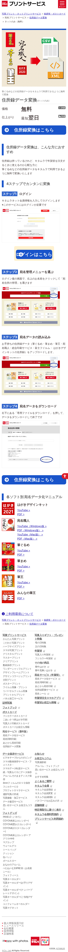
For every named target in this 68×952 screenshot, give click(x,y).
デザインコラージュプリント (17, 676)
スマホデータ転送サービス (16, 768)
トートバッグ (9, 849)
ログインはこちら (34, 254)
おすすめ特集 (41, 776)
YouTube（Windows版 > (32, 526)
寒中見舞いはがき (44, 670)
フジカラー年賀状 (44, 658)
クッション (8, 853)
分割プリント (9, 679)
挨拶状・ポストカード (55, 13)
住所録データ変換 (38, 17)
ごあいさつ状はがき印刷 (15, 719)
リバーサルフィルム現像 (15, 691)
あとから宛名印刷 (11, 742)
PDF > (20, 514)
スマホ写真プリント (13, 650)
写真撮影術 (40, 762)
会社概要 (9, 928)
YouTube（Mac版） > (30, 534)
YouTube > (23, 510)
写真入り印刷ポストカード (16, 723)
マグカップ (8, 842)
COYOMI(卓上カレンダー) (16, 820)
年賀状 (38, 650)
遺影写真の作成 (10, 794)
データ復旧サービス (13, 801)
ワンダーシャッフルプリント (17, 668)
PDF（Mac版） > (27, 538)
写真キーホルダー (11, 879)
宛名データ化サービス (14, 735)
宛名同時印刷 (9, 738)
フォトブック (10, 707)
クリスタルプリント (13, 653)
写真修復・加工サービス (15, 797)
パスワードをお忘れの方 (47, 800)
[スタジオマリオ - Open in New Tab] (44, 946)
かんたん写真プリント (14, 638)
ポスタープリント (11, 683)
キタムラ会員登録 (44, 789)
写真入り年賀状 (42, 654)
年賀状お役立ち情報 (45, 702)
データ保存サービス (13, 753)
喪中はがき (40, 666)
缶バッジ (7, 857)
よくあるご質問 (43, 781)
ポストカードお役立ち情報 (16, 726)
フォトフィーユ (10, 875)
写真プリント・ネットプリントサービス (21, 13)
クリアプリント (10, 661)
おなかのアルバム (11, 864)
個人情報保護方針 (14, 923)
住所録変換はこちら (34, 129)
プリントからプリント (14, 694)
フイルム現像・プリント (15, 687)
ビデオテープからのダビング (17, 757)
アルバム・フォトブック (47, 766)
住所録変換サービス (45, 689)
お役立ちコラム (43, 758)
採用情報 (9, 930)
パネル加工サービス (13, 698)
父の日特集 (40, 646)
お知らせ (39, 753)
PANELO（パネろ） (12, 816)
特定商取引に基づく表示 (48, 809)
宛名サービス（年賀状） (48, 674)
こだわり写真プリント (14, 642)
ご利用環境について (19, 614)
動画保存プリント (11, 665)
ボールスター (9, 860)
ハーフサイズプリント (14, 646)
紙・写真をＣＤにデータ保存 (17, 772)
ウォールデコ (9, 845)
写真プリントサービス (14, 635)
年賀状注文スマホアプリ (48, 697)
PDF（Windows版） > (30, 530)
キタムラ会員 (42, 785)
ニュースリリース (14, 925)
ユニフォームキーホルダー (16, 903)
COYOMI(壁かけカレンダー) (17, 824)
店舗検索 (39, 805)
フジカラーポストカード (15, 715)
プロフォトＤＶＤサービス (16, 790)
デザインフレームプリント (16, 672)
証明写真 (7, 702)
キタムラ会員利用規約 (47, 814)
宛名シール (40, 693)
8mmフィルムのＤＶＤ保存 (16, 782)
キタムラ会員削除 (44, 797)
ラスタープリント (11, 657)
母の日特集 (40, 642)
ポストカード (10, 712)
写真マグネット (10, 907)
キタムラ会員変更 (44, 793)
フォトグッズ (10, 812)
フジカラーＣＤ (10, 786)
